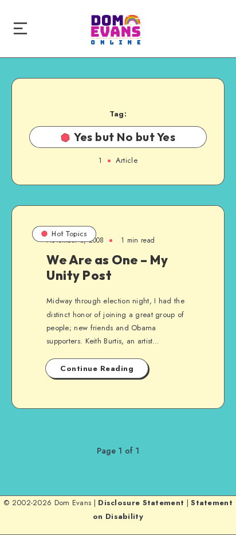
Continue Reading (96, 368)
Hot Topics (69, 233)
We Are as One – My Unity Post (107, 267)
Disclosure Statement (141, 502)
